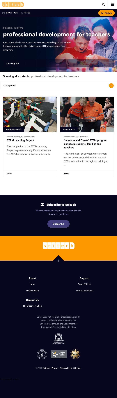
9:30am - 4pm (12, 13)
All (17, 63)
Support (84, 278)
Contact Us (32, 300)
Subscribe (58, 223)
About (32, 278)
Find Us (27, 13)
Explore (18, 27)
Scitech (7, 27)
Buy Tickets (106, 13)
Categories (10, 85)
